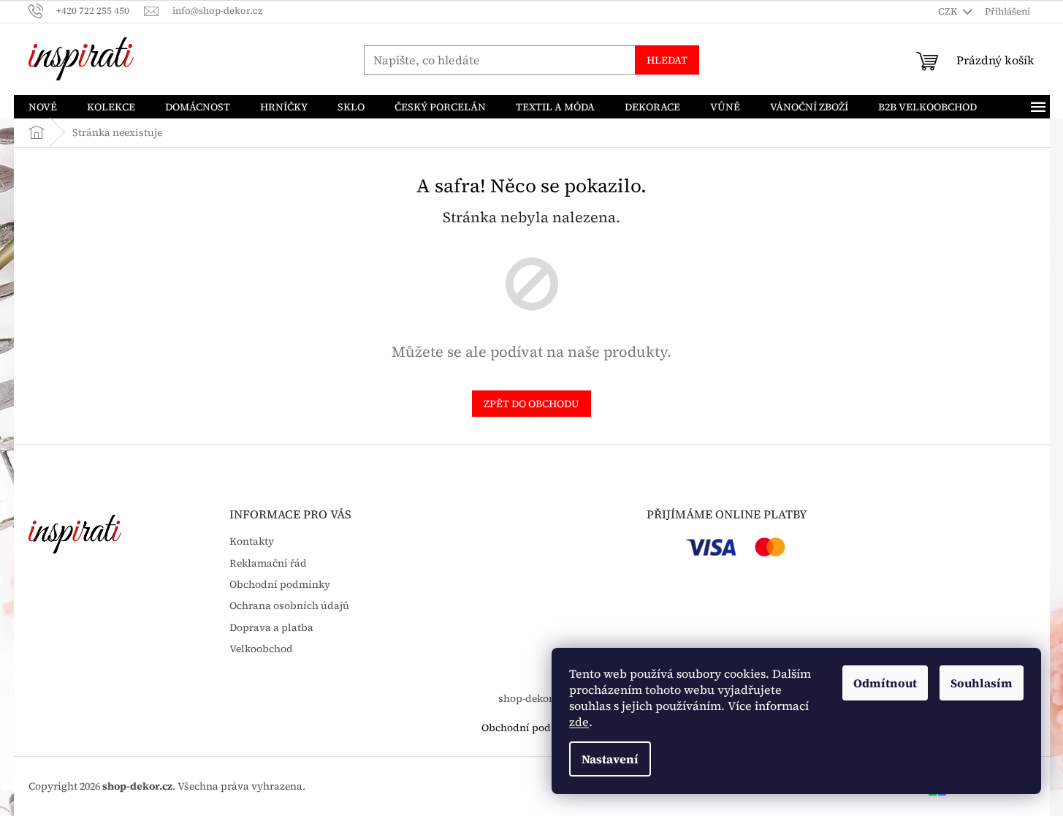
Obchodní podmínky (279, 585)
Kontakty (251, 541)
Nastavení (610, 759)
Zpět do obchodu (531, 403)
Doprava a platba (271, 628)
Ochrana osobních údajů (289, 606)
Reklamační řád (268, 563)
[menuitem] (43, 106)
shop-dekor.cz (531, 698)
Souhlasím (981, 683)
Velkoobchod (261, 649)
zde (579, 722)
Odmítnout (885, 683)
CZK (948, 11)
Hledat (667, 60)
